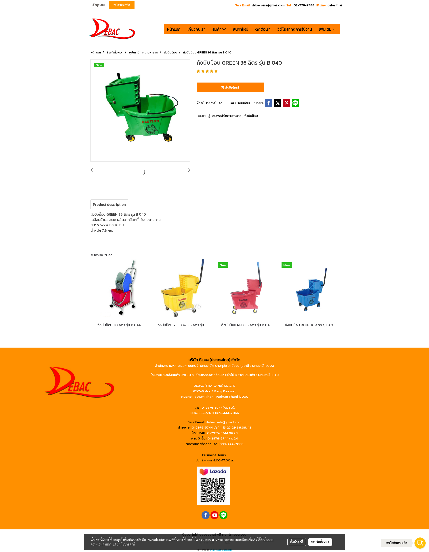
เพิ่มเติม (325, 29)
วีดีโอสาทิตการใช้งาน (295, 29)
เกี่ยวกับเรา (196, 29)
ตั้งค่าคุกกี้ (296, 542)
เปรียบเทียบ (242, 103)
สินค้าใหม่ (240, 29)
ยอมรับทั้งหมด (320, 542)
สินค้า (217, 29)
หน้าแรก (174, 29)
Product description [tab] (109, 204)
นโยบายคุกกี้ (127, 544)
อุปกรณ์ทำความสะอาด (227, 116)
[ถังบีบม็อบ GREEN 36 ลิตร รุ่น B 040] (140, 110)
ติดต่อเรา (263, 29)
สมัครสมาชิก (122, 5)
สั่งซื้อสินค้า (232, 87)
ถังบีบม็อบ (251, 116)
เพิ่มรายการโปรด (211, 103)
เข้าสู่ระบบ (98, 5)
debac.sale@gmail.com (223, 422)
